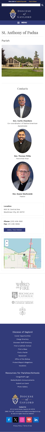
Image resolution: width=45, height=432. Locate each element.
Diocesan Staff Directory (22, 342)
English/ (18, 1)
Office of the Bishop (22, 359)
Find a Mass (22, 349)
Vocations (22, 366)
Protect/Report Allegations (22, 362)
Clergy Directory (22, 339)
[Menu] (18, 23)
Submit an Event (22, 383)
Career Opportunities (22, 336)
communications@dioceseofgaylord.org (27, 411)
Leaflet (27, 268)
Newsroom (22, 356)
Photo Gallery (22, 387)
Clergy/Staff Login (22, 377)
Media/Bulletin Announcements (22, 380)
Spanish (23, 1)
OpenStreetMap (33, 268)
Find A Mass (32, 1)
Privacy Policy (17, 426)
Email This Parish (14, 230)
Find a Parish (22, 352)
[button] (24, 255)
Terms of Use (27, 426)
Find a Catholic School (22, 346)
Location (7, 206)
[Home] (22, 14)
